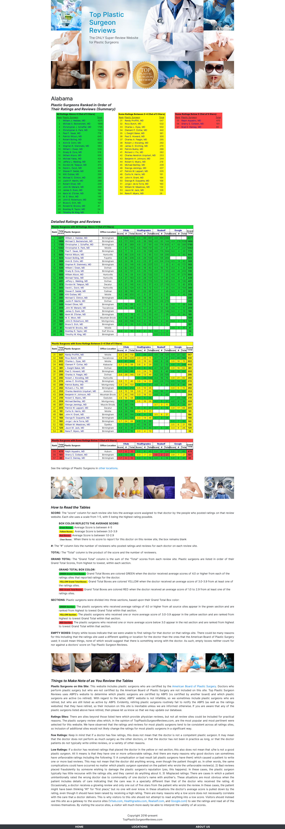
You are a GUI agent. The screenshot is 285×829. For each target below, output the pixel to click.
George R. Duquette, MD (137, 181)
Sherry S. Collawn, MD (192, 123)
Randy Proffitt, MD (134, 120)
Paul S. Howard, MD (135, 136)
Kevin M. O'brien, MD (73, 193)
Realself (161, 230)
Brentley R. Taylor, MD (74, 209)
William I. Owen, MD (73, 149)
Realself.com (156, 801)
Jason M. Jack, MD (134, 190)
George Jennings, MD (135, 168)
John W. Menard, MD (73, 187)
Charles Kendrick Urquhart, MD (140, 155)
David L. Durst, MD (72, 168)
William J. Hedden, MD (74, 120)
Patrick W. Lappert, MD (136, 171)
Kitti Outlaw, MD (71, 174)
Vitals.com (116, 801)
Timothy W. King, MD (73, 212)
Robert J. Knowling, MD (136, 143)
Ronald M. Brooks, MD (74, 206)
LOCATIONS (139, 826)
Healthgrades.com (135, 801)
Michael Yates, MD (72, 158)
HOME (79, 826)
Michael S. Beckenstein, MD (76, 123)
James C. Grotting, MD (136, 146)
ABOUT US (203, 826)
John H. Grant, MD (134, 177)
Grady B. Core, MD (72, 152)
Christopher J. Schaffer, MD (77, 127)
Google (178, 230)
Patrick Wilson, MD (72, 136)
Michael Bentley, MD (135, 165)
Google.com (178, 801)
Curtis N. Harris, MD (135, 174)
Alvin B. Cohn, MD (72, 143)
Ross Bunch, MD (133, 123)
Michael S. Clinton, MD (74, 177)
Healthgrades (144, 230)
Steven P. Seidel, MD (73, 171)
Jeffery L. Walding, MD (74, 162)
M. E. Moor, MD (71, 196)
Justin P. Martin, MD (73, 181)
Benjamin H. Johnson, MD (137, 158)
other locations (108, 468)
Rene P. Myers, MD (134, 193)
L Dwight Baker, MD (134, 133)
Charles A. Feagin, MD (136, 139)
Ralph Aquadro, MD (191, 120)
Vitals (126, 230)
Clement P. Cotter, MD (136, 130)
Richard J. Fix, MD (134, 152)
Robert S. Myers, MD (135, 162)
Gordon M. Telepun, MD (75, 165)
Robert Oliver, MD (72, 184)
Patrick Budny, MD (134, 149)
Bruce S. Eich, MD (72, 203)
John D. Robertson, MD (74, 199)
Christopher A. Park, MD (75, 130)
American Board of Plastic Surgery (194, 686)
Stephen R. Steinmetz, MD (76, 146)
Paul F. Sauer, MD (71, 133)
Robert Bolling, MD (72, 139)
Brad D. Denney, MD (191, 127)
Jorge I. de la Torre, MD (136, 184)
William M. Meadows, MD (137, 187)
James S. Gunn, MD (72, 190)
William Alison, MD (72, 155)
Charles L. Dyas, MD (135, 127)
